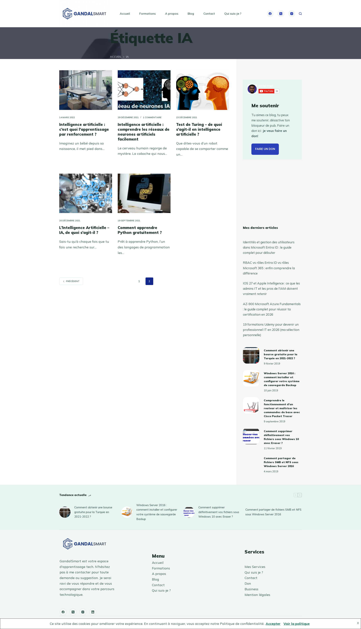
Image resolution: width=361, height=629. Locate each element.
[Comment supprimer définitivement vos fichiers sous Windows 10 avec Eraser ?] (251, 436)
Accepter (273, 623)
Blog (191, 13)
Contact (209, 13)
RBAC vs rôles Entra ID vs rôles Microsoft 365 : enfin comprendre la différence (269, 268)
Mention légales (257, 595)
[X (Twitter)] (280, 13)
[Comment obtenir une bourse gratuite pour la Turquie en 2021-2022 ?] (251, 355)
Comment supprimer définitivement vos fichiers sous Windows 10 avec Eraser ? (218, 512)
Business (251, 589)
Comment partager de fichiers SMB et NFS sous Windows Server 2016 (281, 462)
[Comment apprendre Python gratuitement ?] (144, 193)
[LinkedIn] (92, 611)
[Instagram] (291, 13)
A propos (171, 13)
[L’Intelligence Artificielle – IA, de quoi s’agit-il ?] (85, 193)
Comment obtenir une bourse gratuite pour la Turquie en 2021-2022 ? (280, 354)
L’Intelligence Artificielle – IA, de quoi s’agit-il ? (84, 230)
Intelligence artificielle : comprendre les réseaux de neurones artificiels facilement (143, 131)
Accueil (125, 13)
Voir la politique (297, 623)
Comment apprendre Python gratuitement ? (140, 230)
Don (248, 583)
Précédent (73, 281)
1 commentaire (152, 117)
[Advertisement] (272, 192)
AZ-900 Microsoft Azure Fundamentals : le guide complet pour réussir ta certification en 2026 (272, 309)
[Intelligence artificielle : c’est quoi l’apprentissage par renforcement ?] (85, 90)
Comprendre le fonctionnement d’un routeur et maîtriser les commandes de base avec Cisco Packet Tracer (282, 408)
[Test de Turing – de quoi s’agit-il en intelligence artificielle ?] (202, 90)
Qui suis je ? (254, 572)
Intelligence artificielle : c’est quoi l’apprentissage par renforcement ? (84, 129)
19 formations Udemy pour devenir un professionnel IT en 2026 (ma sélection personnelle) (271, 329)
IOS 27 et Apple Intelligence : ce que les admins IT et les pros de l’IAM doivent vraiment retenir (271, 288)
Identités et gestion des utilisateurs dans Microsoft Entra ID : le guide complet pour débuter (268, 247)
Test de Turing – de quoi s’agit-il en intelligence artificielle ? (199, 129)
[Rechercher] (300, 13)
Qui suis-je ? (232, 13)
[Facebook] (270, 13)
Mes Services (255, 567)
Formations (147, 13)
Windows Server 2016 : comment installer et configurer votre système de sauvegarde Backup (156, 512)
